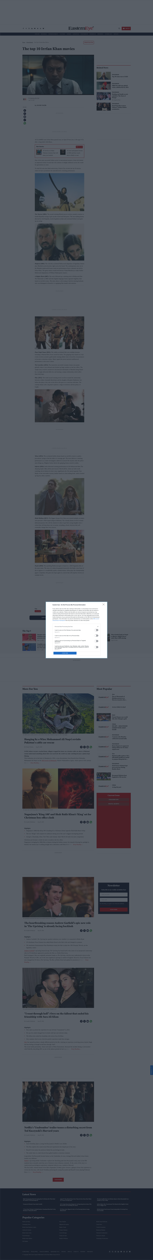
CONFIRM (65, 653)
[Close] (104, 604)
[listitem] (76, 626)
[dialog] (76, 630)
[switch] (96, 630)
